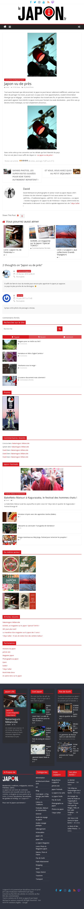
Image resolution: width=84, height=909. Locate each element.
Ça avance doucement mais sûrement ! (32, 377)
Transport (39, 879)
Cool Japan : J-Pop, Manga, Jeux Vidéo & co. (42, 796)
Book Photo (30, 87)
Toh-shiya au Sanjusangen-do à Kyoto (74, 790)
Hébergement (41, 829)
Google (25, 902)
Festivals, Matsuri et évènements (15, 494)
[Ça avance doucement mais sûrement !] (10, 376)
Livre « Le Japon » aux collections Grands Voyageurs (67, 252)
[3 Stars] (23, 160)
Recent (43, 337)
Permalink (20, 277)
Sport (38, 868)
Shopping (39, 865)
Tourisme (39, 875)
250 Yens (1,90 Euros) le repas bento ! (73, 820)
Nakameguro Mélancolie (20, 443)
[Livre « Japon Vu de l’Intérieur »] (14, 226)
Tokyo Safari (75, 203)
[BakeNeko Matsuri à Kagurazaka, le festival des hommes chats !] (42, 469)
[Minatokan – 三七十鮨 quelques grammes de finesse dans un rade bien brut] (65, 723)
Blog (37, 790)
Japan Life (9, 710)
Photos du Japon (58, 809)
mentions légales (15, 902)
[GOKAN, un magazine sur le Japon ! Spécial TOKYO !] (42, 226)
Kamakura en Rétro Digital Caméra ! (30, 353)
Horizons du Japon (9, 649)
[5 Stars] (27, 160)
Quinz (5, 662)
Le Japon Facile (57, 796)
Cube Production (11, 892)
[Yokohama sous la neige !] (10, 364)
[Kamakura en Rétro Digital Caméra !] (10, 352)
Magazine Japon (8, 655)
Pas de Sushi (40, 858)
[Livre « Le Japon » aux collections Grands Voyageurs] (67, 226)
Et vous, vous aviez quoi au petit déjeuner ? (58, 172)
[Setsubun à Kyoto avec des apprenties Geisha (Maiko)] (10, 513)
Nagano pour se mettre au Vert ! (29, 341)
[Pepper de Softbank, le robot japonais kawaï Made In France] (38, 745)
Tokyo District (10, 715)
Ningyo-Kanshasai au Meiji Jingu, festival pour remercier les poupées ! (42, 537)
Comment (69, 337)
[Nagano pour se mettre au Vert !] (10, 340)
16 (6, 255)
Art (24, 87)
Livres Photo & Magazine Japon (14, 80)
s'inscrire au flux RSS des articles (14, 894)
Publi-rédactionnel (42, 861)
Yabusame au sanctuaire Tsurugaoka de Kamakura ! (36, 526)
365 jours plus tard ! (10, 629)
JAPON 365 (6, 652)
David (7, 87)
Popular (17, 337)
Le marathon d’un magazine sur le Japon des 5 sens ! (21, 632)
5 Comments (23, 344)
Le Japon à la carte (58, 793)
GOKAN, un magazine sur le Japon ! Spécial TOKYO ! (40, 243)
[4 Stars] (25, 160)
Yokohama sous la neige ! (27, 365)
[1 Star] (20, 160)
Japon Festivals (57, 789)
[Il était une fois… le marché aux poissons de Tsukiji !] (65, 743)
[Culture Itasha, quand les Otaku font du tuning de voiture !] (38, 727)
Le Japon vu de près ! (45, 155)
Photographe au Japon (10, 659)
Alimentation (40, 778)
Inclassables (40, 832)
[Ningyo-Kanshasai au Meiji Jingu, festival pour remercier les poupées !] (10, 536)
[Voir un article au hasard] (79, 26)
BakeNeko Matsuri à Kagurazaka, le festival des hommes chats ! (40, 497)
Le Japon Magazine (12, 713)
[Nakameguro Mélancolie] (15, 696)
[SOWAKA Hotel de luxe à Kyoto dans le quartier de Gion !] (65, 704)
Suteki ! (5, 666)
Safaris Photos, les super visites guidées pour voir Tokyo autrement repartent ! (25, 175)
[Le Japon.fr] (5, 26)
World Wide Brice (9, 672)
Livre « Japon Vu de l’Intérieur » (12, 251)
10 (20, 528)
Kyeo (31, 892)
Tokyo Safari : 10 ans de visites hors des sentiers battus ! (23, 636)
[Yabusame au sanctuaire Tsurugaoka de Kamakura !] (10, 525)
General (38, 814)
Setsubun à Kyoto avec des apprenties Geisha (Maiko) (37, 514)
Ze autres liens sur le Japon (12, 676)
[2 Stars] (22, 160)
